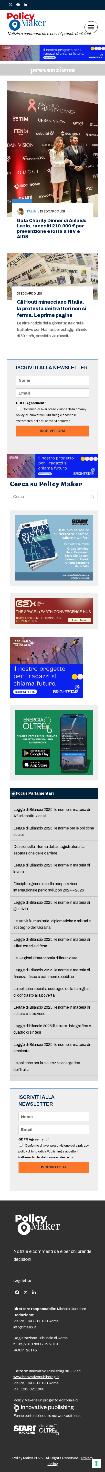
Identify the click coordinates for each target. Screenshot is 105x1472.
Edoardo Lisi (54, 211)
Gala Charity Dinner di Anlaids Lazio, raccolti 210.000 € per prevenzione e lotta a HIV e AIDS (51, 228)
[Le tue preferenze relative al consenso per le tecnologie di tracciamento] (96, 1463)
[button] (91, 27)
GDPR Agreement (31, 403)
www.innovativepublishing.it (36, 1377)
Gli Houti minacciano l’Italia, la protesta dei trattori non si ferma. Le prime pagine (51, 308)
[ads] (52, 60)
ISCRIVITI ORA (52, 431)
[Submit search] (92, 496)
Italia (30, 211)
